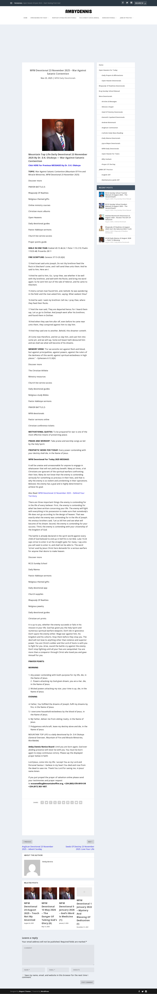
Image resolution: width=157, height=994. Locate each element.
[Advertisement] (74, 43)
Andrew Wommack (109, 122)
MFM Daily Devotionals (64, 78)
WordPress (45, 991)
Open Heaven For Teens (110, 154)
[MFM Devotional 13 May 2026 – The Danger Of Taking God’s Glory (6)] (49, 893)
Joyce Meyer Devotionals (111, 143)
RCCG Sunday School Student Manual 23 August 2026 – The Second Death (116, 206)
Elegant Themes (25, 991)
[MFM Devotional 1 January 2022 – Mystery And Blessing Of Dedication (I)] (84, 892)
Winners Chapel (107, 107)
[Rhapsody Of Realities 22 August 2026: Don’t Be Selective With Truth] (101, 228)
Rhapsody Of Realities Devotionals (64, 18)
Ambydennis (47, 861)
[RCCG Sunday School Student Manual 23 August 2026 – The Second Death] (101, 205)
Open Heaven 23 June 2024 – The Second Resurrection (42, 3)
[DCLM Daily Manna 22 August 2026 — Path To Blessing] (101, 239)
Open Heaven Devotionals (111, 81)
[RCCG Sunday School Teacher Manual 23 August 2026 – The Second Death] (101, 194)
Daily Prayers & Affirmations (112, 75)
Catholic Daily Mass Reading (112, 133)
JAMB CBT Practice (126, 18)
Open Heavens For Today (38, 18)
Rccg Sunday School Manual (89, 18)
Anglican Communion (110, 128)
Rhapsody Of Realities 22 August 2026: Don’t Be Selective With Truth (118, 228)
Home (25, 18)
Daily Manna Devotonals (111, 138)
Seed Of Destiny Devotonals (112, 112)
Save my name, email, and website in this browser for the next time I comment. (55, 976)
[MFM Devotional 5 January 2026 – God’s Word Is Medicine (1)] (67, 893)
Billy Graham (107, 159)
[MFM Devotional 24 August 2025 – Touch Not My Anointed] (32, 893)
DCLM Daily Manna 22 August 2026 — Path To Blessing (118, 239)
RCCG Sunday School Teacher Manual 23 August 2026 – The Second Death (116, 195)
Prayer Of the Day (108, 164)
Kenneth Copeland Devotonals (113, 117)
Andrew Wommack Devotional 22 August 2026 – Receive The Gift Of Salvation (118, 218)
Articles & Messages (109, 101)
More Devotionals (108, 18)
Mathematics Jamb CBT (111, 180)
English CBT (106, 175)
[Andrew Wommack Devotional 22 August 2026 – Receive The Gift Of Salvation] (101, 217)
